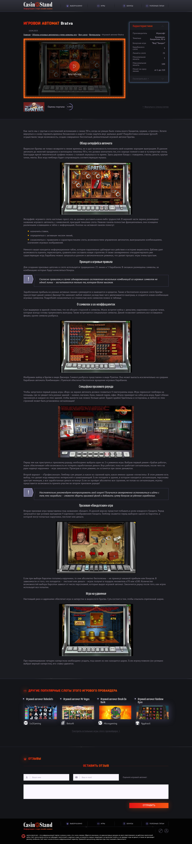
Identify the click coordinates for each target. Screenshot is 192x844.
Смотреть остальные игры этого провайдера (96, 731)
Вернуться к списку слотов (155, 106)
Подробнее (40, 710)
